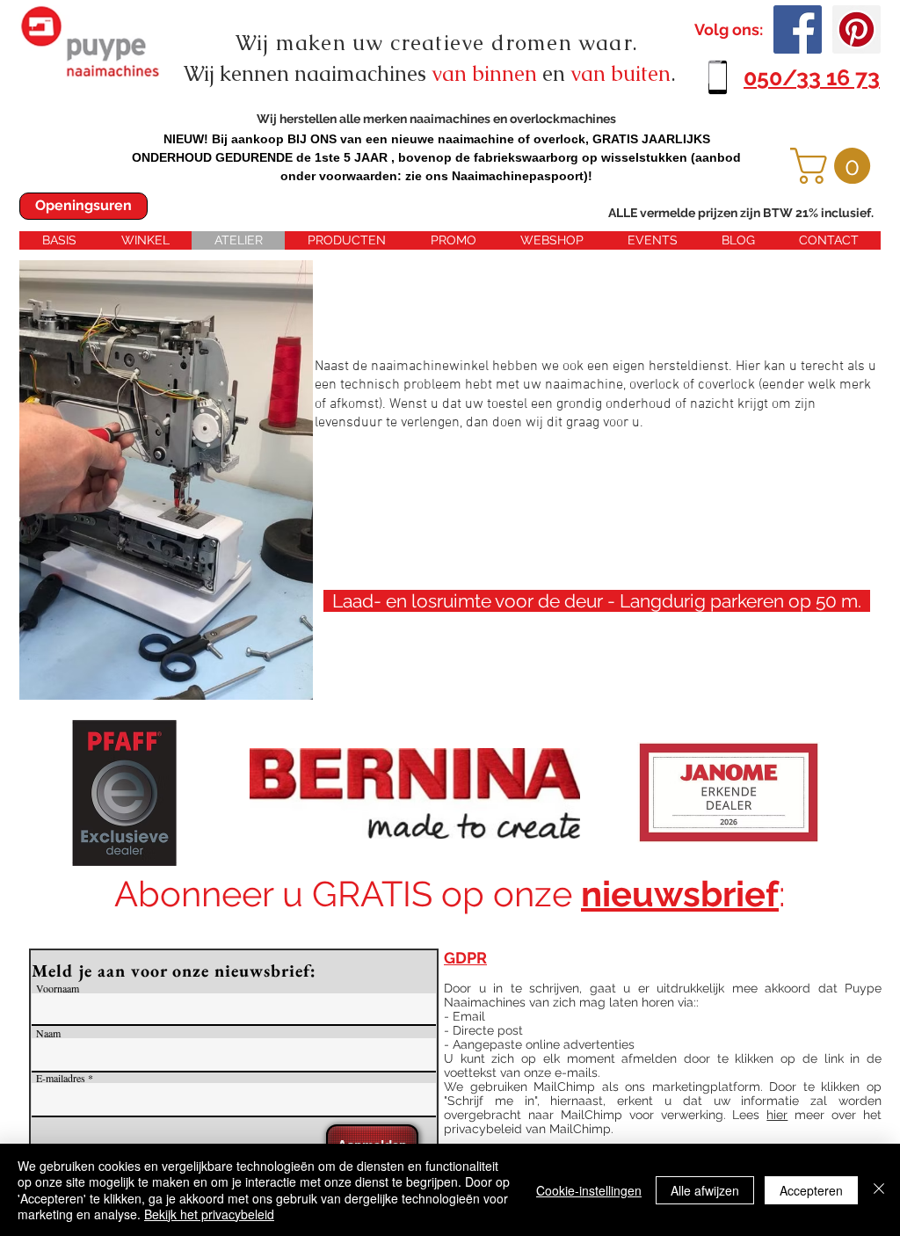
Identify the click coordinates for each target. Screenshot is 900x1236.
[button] (834, 166)
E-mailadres (60, 1077)
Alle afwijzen (705, 1190)
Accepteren (811, 1190)
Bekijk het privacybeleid (209, 1214)
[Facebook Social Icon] (797, 29)
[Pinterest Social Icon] (856, 29)
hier (777, 1115)
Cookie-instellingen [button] (589, 1190)
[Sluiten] (878, 1190)
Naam (48, 1033)
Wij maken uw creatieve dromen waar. (437, 42)
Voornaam (57, 988)
